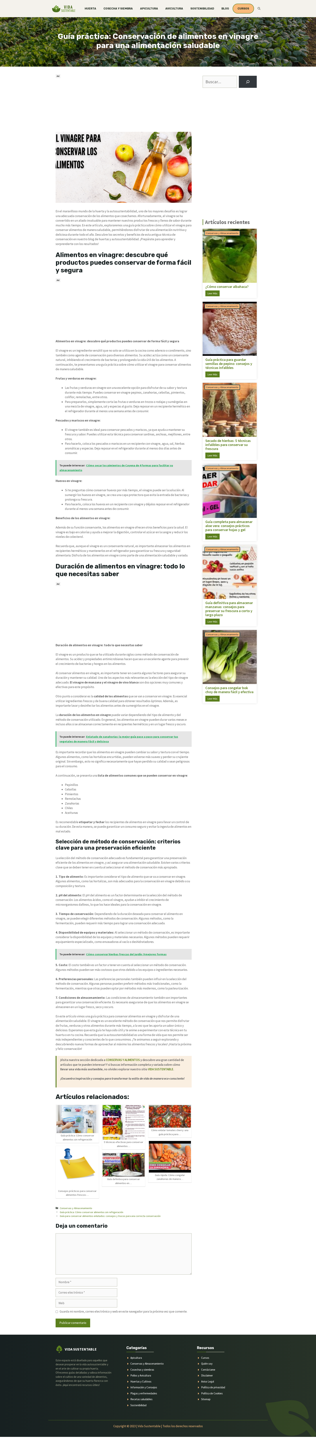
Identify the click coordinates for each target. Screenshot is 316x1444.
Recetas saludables (141, 1399)
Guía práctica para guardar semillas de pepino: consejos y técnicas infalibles (228, 364)
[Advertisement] (124, 104)
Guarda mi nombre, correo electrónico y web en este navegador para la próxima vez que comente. (123, 1311)
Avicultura (174, 8)
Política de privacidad (213, 1387)
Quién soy (206, 1363)
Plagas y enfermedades (143, 1393)
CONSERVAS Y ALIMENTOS (123, 1060)
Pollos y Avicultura (140, 1375)
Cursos (205, 1357)
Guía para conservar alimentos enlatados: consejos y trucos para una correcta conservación (110, 1216)
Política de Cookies (212, 1393)
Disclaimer (207, 1375)
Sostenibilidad (202, 8)
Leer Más (212, 293)
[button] (259, 8)
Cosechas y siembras (142, 1369)
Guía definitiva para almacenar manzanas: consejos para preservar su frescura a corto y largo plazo (229, 609)
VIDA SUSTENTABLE (160, 1069)
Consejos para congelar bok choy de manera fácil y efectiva (229, 690)
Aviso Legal (207, 1381)
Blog (225, 8)
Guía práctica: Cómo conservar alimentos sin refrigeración (91, 1212)
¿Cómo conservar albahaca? (227, 287)
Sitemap (205, 1399)
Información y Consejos (143, 1387)
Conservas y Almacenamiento (76, 1208)
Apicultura (149, 8)
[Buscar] (248, 82)
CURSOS (243, 8)
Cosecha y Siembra (118, 8)
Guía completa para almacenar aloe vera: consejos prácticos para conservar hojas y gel (229, 526)
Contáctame (208, 1369)
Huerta (90, 8)
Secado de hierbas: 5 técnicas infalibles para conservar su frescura (228, 445)
